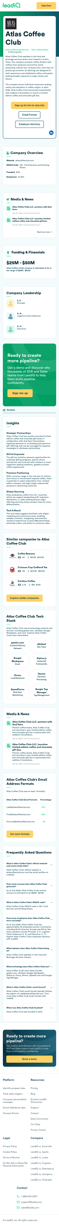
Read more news (43, 232)
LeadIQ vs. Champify (41, 1180)
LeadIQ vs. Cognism (41, 1163)
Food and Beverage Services (17, 50)
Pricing (34, 1088)
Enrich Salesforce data (14, 1108)
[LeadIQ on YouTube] (54, 1220)
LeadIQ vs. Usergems (41, 1174)
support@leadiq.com (31, 1202)
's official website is (27, 869)
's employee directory (32, 937)
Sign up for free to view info (29, 105)
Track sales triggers (12, 1094)
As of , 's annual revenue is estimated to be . (26, 888)
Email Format (29, 115)
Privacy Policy (10, 1146)
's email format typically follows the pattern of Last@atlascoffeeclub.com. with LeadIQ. (29, 992)
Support (35, 1108)
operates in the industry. (27, 952)
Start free (46, 5)
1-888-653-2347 (29, 1196)
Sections (11, 410)
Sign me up (20, 393)
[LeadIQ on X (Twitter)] (50, 1220)
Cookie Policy (10, 1152)
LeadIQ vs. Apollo (40, 1152)
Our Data (35, 1124)
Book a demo (29, 1059)
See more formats (19, 834)
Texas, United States (39, 50)
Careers (35, 1113)
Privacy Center (38, 1130)
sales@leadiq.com (30, 1208)
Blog (33, 1094)
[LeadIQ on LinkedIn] (52, 1220)
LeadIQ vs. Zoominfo (41, 1146)
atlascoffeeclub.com (15, 872)
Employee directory (29, 124)
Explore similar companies (24, 598)
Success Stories (11, 1113)
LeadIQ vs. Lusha (39, 1157)
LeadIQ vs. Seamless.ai (42, 1169)
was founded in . (24, 1010)
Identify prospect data (14, 1088)
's (27, 905)
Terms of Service (11, 1157)
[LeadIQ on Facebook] (48, 1220)
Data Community (39, 1119)
